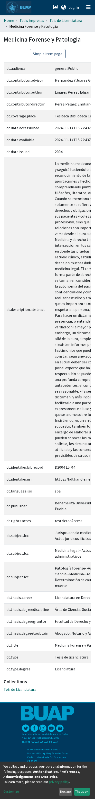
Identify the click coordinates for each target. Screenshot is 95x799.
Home (9, 20)
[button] (63, 7)
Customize (11, 791)
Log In (74, 7)
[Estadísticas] (55, 7)
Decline (65, 791)
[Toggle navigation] (88, 7)
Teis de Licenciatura (65, 20)
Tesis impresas (31, 20)
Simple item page (47, 53)
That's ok (81, 791)
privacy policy (59, 782)
